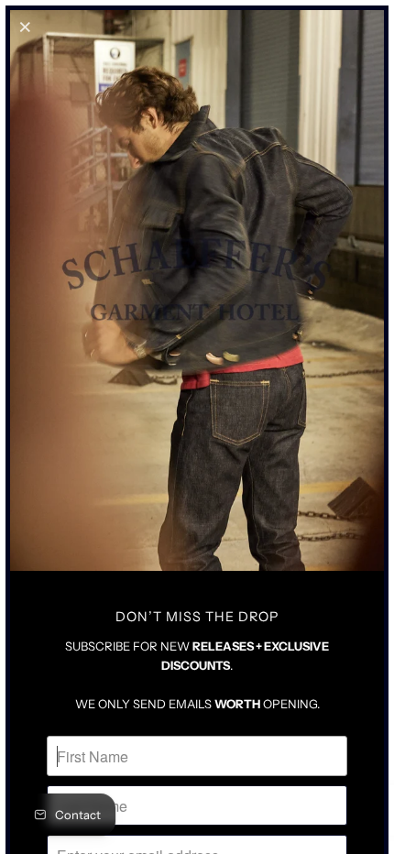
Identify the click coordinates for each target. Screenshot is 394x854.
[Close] (26, 26)
